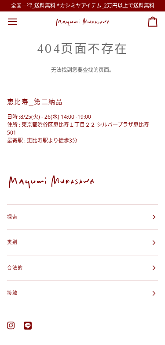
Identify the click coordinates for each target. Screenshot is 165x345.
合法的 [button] (15, 267)
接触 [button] (12, 292)
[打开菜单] (20, 21)
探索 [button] (12, 217)
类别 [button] (12, 242)
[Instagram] (11, 326)
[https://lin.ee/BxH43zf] (28, 326)
